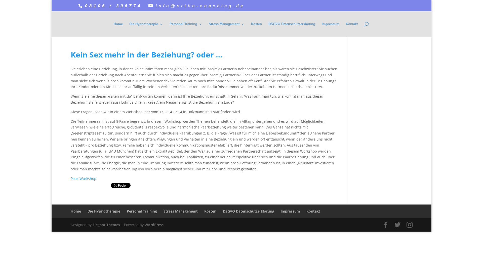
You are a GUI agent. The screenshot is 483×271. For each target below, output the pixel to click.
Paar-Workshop (83, 178)
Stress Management (224, 24)
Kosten (256, 24)
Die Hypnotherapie (143, 24)
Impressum (330, 24)
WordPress (154, 224)
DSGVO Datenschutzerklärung (291, 24)
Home (118, 24)
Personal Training (183, 24)
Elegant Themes (106, 224)
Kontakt (352, 24)
